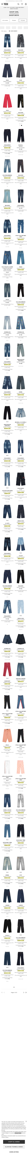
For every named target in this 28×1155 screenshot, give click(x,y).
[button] (14, 987)
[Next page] (23, 992)
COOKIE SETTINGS (14, 1151)
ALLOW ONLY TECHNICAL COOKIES (14, 1146)
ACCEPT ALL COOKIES (14, 1141)
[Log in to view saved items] (22, 4)
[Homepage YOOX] (6, 4)
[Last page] (25, 992)
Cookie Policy (18, 1133)
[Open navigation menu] (2, 4)
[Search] (18, 4)
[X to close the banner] (26, 1121)
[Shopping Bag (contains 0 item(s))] (25, 4)
